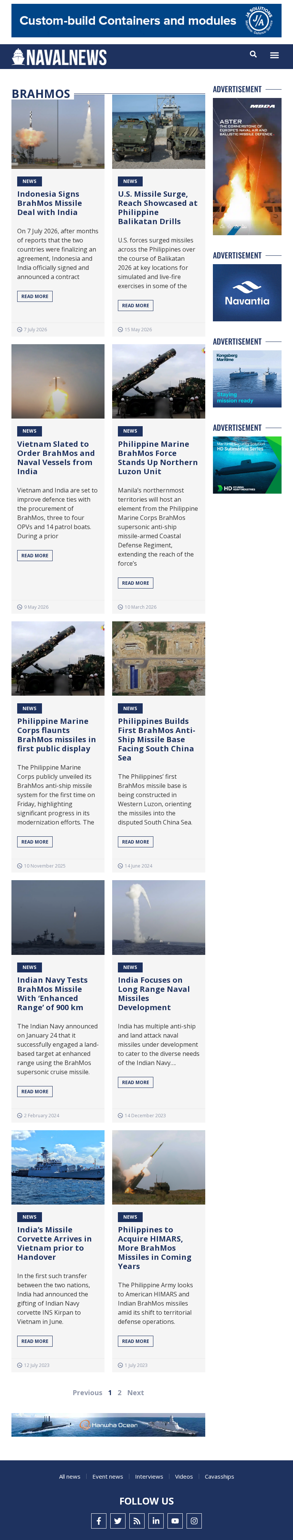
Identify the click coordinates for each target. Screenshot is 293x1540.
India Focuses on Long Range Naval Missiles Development (154, 993)
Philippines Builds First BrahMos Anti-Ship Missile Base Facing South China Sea (156, 739)
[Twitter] (118, 1521)
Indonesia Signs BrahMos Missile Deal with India (49, 203)
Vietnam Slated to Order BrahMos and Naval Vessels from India (56, 457)
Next (135, 1392)
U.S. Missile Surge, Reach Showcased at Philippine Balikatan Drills (158, 207)
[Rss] (137, 1521)
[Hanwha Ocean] (108, 1426)
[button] (274, 55)
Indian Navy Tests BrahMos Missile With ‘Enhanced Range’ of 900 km (52, 993)
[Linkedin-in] (156, 1521)
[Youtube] (175, 1521)
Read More (34, 296)
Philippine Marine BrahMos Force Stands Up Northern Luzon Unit (158, 457)
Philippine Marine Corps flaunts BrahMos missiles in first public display (56, 735)
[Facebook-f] (98, 1521)
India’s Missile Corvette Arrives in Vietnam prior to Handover (54, 1243)
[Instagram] (194, 1521)
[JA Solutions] (146, 35)
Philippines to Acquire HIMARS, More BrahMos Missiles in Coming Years (155, 1247)
